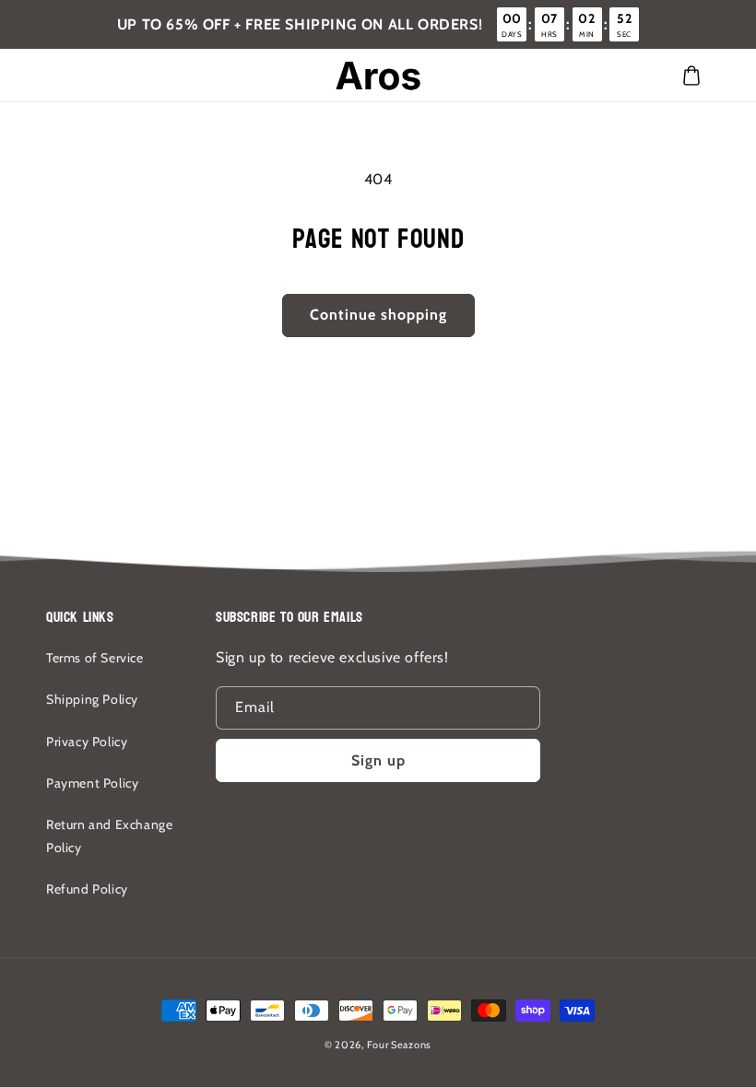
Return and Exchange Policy (109, 836)
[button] (691, 75)
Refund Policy (87, 889)
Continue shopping (378, 314)
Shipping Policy (92, 699)
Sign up (378, 760)
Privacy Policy (86, 741)
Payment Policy (92, 783)
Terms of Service (95, 657)
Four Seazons (399, 1044)
